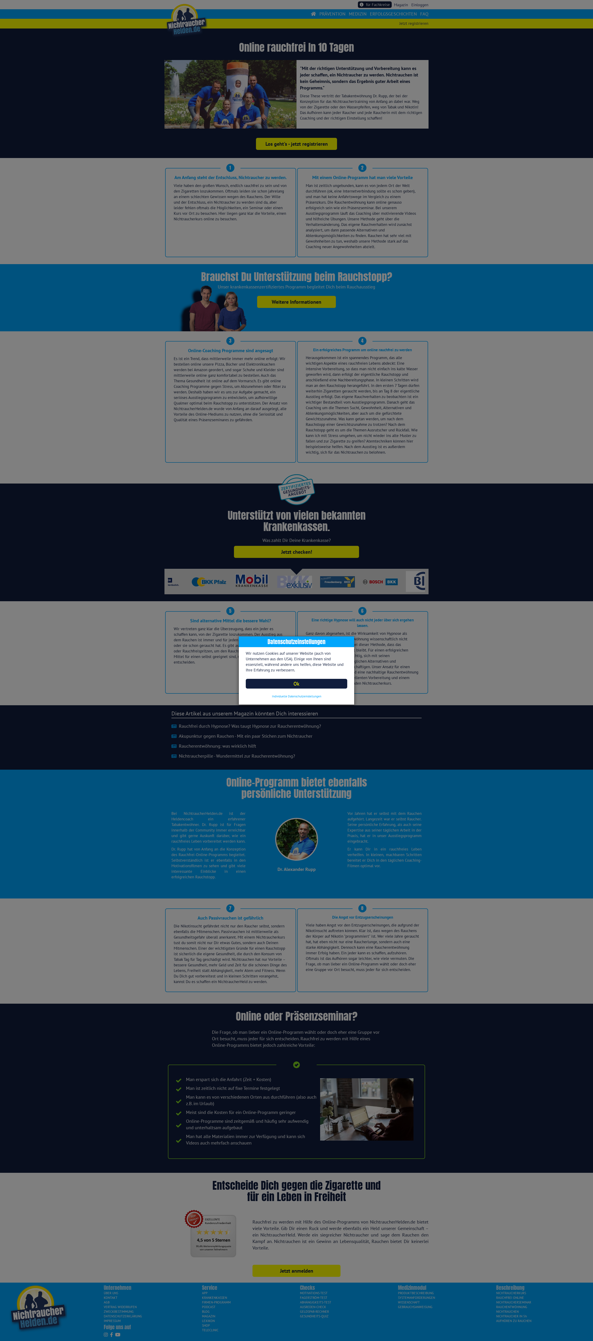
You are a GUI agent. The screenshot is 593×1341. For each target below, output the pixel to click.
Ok (296, 683)
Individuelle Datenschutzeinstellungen (296, 696)
